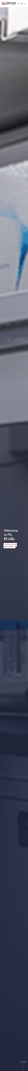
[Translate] (22, 3)
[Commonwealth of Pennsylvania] (9, 4)
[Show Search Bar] (19, 4)
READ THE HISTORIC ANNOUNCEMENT (10, 545)
